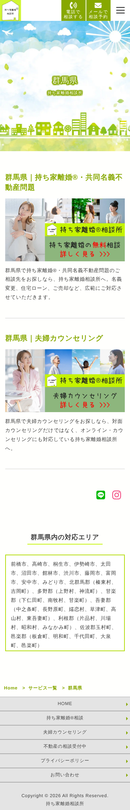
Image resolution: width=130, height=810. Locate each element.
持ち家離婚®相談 (65, 717)
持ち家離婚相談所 (65, 803)
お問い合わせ (65, 774)
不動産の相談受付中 (64, 746)
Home (11, 687)
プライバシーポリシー (65, 760)
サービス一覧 (43, 687)
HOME (65, 703)
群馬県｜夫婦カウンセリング (54, 338)
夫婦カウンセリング (65, 732)
